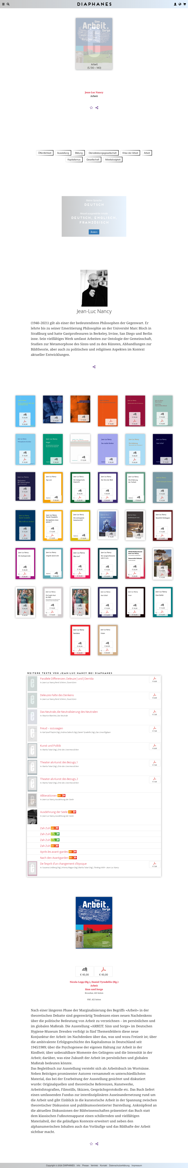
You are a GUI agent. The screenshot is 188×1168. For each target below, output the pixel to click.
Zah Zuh (45, 828)
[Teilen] (97, 107)
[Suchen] (8, 4)
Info (78, 1165)
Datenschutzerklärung (119, 1165)
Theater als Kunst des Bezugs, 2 (59, 779)
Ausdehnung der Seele (54, 812)
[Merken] (91, 107)
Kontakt (103, 1165)
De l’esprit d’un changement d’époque (63, 863)
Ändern (94, 231)
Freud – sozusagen (51, 728)
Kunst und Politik (50, 745)
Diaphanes (94, 4)
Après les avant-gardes (54, 851)
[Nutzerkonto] (175, 4)
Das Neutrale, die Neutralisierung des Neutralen (69, 711)
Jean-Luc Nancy (94, 92)
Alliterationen (48, 795)
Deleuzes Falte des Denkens (57, 695)
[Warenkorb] (184, 4)
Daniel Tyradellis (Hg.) (105, 982)
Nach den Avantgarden (54, 857)
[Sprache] (180, 4)
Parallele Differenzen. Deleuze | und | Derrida (67, 678)
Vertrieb (94, 1165)
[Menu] (3, 4)
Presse (85, 1165)
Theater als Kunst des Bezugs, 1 (59, 762)
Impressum (137, 1165)
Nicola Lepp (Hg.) (80, 982)
